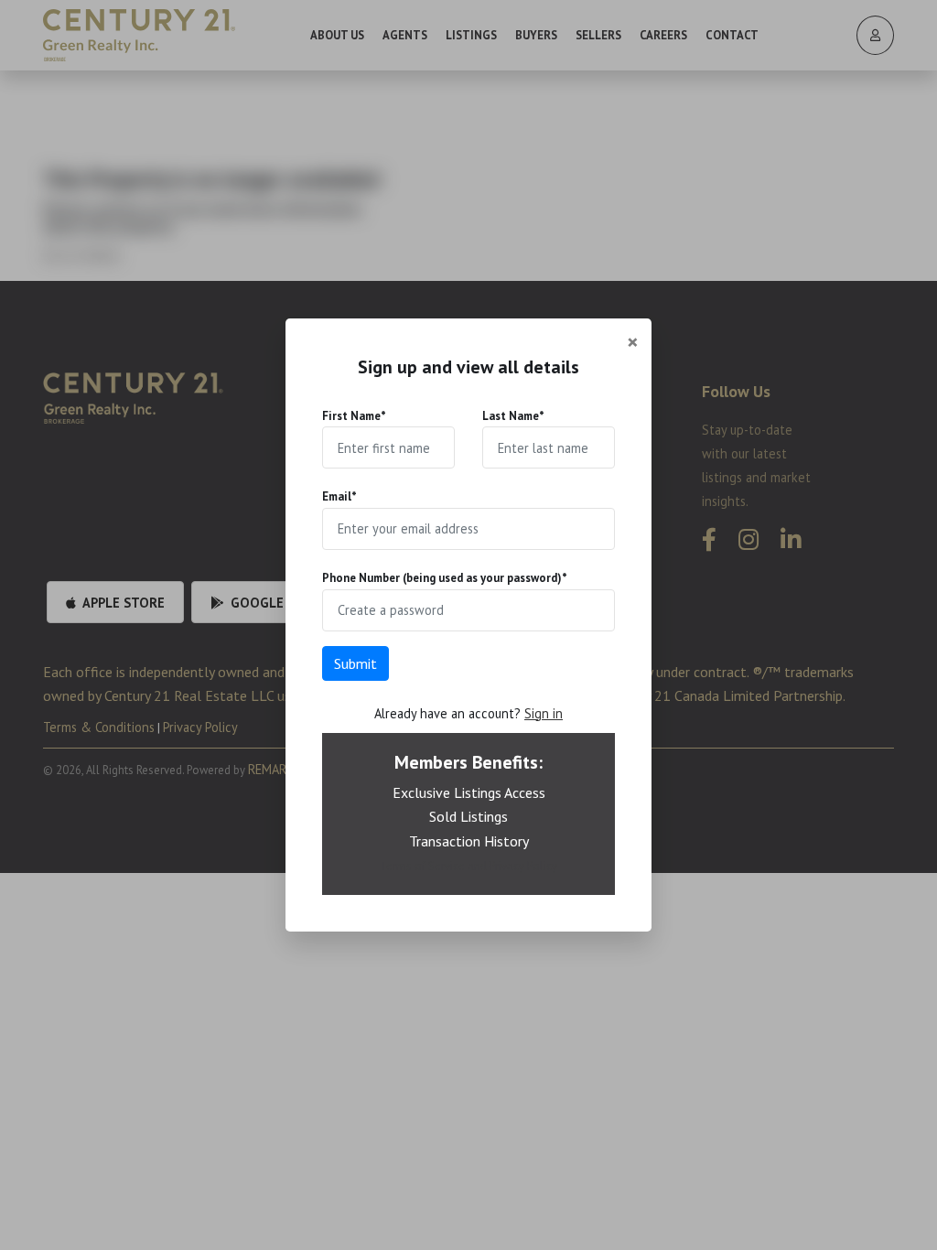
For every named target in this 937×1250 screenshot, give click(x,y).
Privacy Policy (523, 866)
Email (339, 496)
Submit (355, 663)
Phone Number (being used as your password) (444, 578)
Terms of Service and (435, 866)
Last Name (513, 416)
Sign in (543, 713)
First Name (354, 416)
